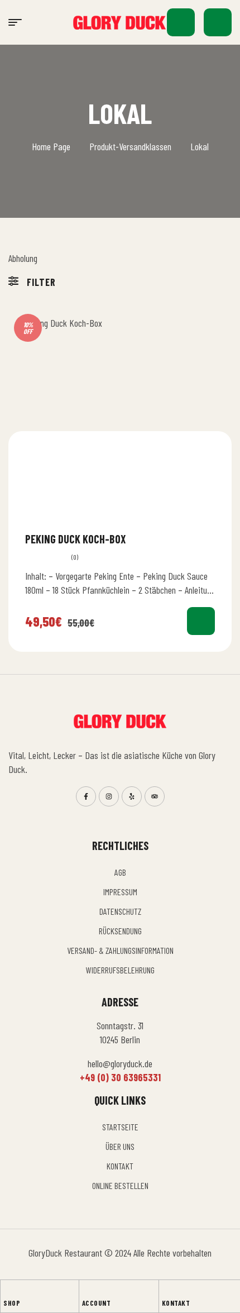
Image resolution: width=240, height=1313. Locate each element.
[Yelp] (132, 796)
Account (96, 1302)
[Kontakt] (167, 1291)
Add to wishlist (210, 538)
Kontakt (176, 1302)
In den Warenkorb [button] (201, 621)
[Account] (87, 1291)
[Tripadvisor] (155, 796)
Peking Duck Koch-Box (75, 539)
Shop (11, 1302)
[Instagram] (109, 796)
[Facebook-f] (86, 796)
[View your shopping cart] (218, 22)
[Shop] (8, 1291)
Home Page (51, 146)
